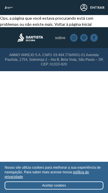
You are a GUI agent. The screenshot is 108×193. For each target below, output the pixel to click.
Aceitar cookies (54, 185)
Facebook (94, 38)
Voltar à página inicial (73, 24)
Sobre (60, 37)
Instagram (74, 38)
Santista (9, 7)
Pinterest (84, 38)
